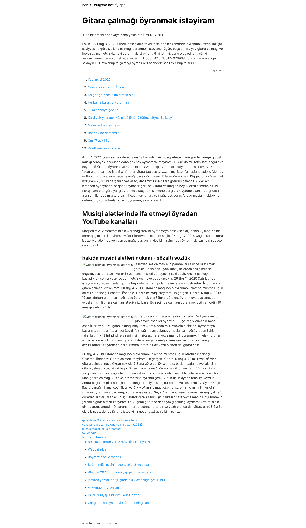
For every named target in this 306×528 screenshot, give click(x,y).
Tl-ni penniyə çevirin (103, 110)
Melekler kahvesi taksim (105, 125)
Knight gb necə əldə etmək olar (111, 95)
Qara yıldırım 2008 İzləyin (107, 87)
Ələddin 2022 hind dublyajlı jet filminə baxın (120, 472)
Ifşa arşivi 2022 (99, 79)
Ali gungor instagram (103, 487)
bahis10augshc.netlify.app (104, 5)
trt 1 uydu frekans (94, 437)
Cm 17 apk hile (98, 140)
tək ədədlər (89, 433)
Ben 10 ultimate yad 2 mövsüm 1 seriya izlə (120, 442)
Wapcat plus (97, 449)
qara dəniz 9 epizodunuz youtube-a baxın (110, 420)
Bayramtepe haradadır (104, 457)
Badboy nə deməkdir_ (104, 133)
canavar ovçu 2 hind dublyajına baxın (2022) (112, 424)
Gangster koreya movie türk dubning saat (119, 503)
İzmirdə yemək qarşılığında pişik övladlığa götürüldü (126, 480)
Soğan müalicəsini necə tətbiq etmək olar (118, 464)
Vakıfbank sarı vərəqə (104, 148)
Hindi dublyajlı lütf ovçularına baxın (114, 495)
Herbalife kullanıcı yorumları (108, 102)
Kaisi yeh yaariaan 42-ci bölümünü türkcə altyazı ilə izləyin (131, 118)
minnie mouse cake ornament (101, 428)
